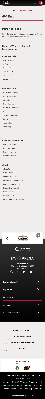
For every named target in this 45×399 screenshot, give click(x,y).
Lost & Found (8, 192)
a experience (22, 396)
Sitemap (27, 388)
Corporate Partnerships (12, 184)
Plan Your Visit (9, 88)
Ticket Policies (8, 72)
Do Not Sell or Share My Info (13, 199)
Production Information (12, 188)
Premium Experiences (12, 140)
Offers (5, 64)
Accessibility (8, 100)
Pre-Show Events (9, 152)
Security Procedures (10, 115)
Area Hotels (7, 123)
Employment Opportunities (13, 180)
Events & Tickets (10, 56)
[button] (7, 238)
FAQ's (5, 111)
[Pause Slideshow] (38, 235)
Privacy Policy (8, 195)
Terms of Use (16, 388)
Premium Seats (9, 148)
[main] (22, 113)
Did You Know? (8, 173)
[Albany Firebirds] (27, 368)
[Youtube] (31, 271)
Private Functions (9, 156)
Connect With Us (9, 176)
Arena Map (7, 127)
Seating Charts (8, 68)
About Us (6, 169)
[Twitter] (24, 271)
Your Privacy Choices (29, 385)
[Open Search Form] (41, 3)
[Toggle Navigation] (35, 3)
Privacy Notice (34, 382)
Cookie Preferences (11, 385)
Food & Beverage (9, 96)
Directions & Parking (11, 92)
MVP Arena (6, 2)
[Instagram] (11, 271)
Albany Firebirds (9, 79)
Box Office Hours (9, 104)
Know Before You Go (10, 108)
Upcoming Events (9, 60)
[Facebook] (17, 272)
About (5, 165)
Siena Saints (7, 75)
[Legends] (22, 249)
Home (14, 10)
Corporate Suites (9, 144)
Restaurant (7, 119)
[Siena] (17, 368)
